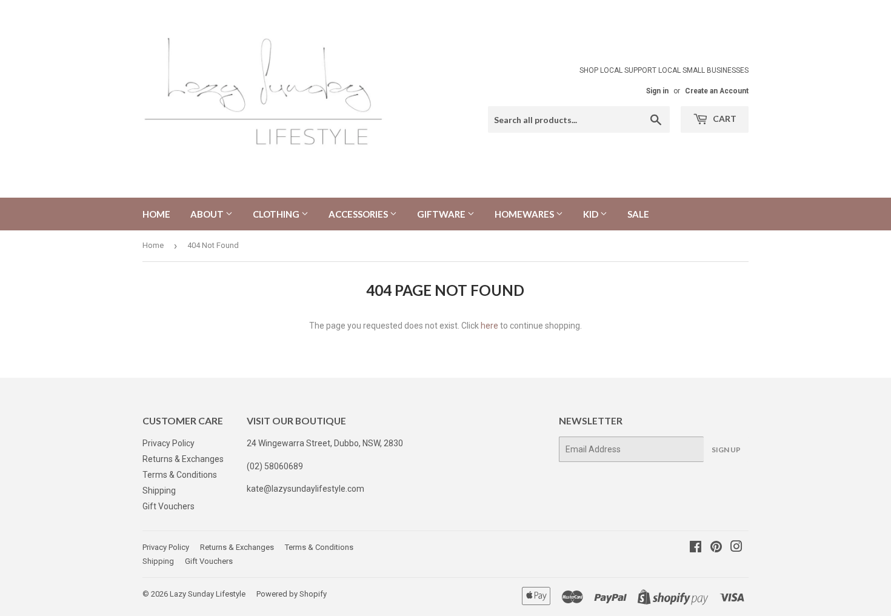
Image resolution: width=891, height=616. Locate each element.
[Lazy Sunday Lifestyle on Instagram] (736, 548)
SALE (638, 214)
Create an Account (717, 91)
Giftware (442, 214)
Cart (723, 118)
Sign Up (726, 449)
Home (156, 214)
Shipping (159, 490)
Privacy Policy (168, 443)
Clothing (277, 214)
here (489, 325)
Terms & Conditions (179, 475)
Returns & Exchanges (183, 459)
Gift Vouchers (168, 506)
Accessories (359, 214)
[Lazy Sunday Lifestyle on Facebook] (695, 548)
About (207, 214)
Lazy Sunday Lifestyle (207, 593)
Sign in (657, 91)
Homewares (525, 214)
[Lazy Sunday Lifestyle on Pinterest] (716, 548)
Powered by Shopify (291, 593)
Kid (591, 214)
